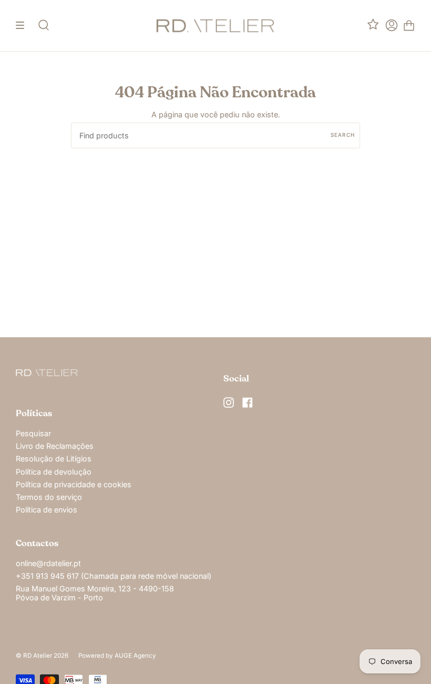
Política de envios (46, 509)
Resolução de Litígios (53, 458)
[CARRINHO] (409, 25)
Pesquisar (33, 433)
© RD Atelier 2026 (42, 655)
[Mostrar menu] (24, 25)
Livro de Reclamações (55, 445)
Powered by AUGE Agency (117, 655)
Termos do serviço (49, 496)
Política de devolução (53, 471)
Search (343, 135)
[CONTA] (391, 25)
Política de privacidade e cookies (73, 484)
